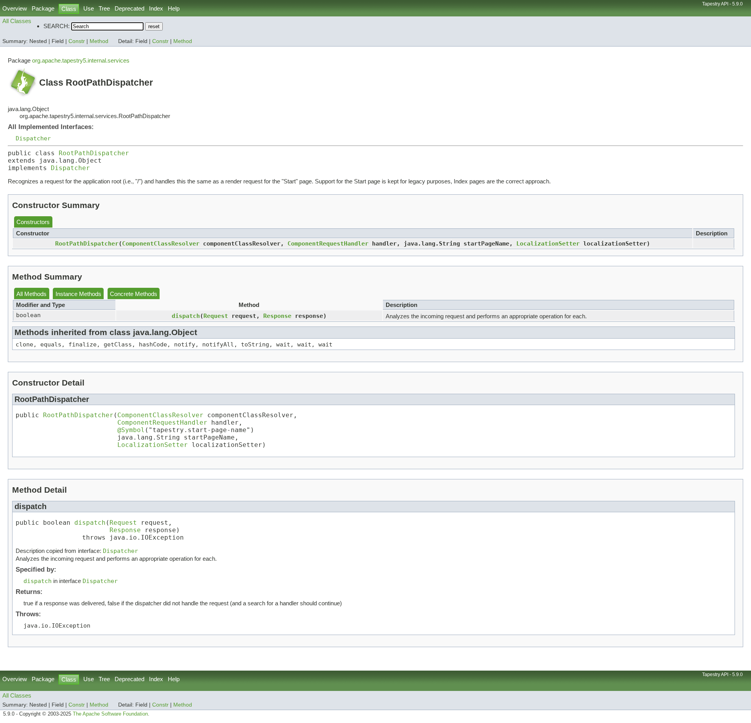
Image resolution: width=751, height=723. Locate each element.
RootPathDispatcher (94, 153)
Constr (76, 41)
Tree (104, 8)
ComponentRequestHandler (327, 243)
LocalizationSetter (548, 243)
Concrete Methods (133, 294)
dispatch (186, 315)
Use (88, 8)
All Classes (16, 21)
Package (43, 8)
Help (174, 8)
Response (277, 315)
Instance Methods (78, 294)
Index (156, 8)
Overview (14, 8)
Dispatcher (33, 138)
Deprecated (129, 8)
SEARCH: (56, 26)
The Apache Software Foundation (110, 714)
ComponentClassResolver (160, 243)
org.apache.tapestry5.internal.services (80, 60)
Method (99, 41)
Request (215, 315)
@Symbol (131, 430)
